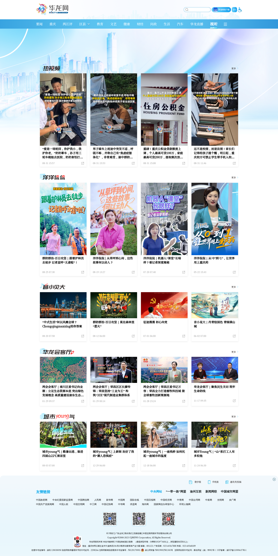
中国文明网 (79, 504)
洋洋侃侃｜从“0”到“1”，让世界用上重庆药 (214, 260)
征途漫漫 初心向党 (155, 322)
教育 (100, 24)
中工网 (93, 504)
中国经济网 (166, 500)
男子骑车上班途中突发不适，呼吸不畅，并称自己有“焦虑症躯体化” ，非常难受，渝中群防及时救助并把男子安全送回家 (113, 153)
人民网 (97, 500)
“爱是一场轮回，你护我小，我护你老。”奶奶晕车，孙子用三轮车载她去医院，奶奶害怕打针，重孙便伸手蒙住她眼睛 (61, 153)
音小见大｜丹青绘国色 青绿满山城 (214, 324)
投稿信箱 (137, 533)
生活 (167, 24)
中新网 (208, 500)
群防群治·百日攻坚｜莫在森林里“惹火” (113, 324)
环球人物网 (184, 504)
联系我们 (128, 533)
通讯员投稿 (235, 481)
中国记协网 (107, 504)
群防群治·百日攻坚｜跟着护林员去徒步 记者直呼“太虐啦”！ (63, 260)
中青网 (180, 500)
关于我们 (110, 533)
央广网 (232, 500)
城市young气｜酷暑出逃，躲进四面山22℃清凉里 (62, 453)
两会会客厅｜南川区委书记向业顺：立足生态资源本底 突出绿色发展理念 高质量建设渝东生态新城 (63, 391)
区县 (82, 24)
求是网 (133, 504)
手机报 (215, 481)
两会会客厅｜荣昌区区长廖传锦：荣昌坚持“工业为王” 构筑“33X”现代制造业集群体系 (111, 391)
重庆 (52, 24)
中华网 (121, 504)
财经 (140, 24)
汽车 (180, 24)
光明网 (220, 500)
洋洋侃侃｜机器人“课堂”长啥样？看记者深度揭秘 (162, 260)
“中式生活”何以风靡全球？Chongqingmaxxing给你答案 (62, 324)
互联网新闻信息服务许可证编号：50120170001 (119, 550)
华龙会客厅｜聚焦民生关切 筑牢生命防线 (214, 389)
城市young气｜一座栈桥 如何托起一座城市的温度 (164, 453)
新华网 (109, 500)
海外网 (145, 504)
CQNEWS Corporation (140, 537)
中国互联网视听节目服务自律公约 (157, 533)
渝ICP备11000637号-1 (236, 550)
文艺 (113, 24)
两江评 (67, 24)
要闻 (39, 24)
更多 (233, 68)
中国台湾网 (194, 500)
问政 (153, 24)
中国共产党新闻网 (45, 504)
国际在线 (134, 500)
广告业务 (119, 533)
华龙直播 (196, 24)
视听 (214, 24)
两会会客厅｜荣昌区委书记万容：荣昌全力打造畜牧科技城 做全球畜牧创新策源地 (164, 391)
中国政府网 (41, 500)
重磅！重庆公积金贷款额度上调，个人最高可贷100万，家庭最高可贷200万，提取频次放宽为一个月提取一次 (163, 153)
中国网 (121, 500)
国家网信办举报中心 (164, 504)
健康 (127, 24)
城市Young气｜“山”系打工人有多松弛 (214, 453)
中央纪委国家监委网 (62, 500)
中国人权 (63, 504)
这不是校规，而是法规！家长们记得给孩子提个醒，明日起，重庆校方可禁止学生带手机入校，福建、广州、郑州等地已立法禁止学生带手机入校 (214, 153)
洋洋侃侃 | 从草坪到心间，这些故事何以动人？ (113, 260)
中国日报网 (149, 500)
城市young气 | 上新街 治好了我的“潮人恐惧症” (113, 453)
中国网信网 (83, 500)
